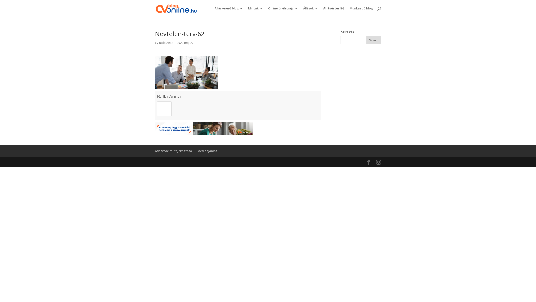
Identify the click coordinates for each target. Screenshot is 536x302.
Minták (253, 8)
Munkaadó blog (361, 8)
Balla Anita (166, 43)
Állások (308, 8)
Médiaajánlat (207, 151)
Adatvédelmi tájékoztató (173, 151)
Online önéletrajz (281, 8)
